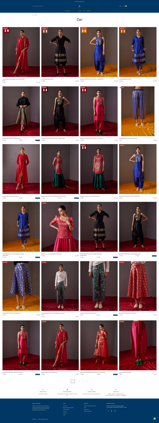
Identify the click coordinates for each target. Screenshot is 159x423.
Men (84, 10)
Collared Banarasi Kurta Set (47, 79)
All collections (67, 10)
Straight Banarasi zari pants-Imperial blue (128, 138)
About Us (65, 411)
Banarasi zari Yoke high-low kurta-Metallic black (129, 253)
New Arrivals (74, 10)
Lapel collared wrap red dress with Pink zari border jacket (13, 80)
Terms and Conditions (88, 411)
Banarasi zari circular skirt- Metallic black (11, 138)
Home (33, 14)
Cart (124, 6)
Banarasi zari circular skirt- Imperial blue (11, 313)
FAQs (85, 407)
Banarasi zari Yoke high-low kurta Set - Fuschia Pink (91, 138)
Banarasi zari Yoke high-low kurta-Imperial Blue (129, 196)
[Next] (86, 381)
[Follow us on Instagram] (115, 411)
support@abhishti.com (110, 395)
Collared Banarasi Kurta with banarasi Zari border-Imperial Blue (13, 254)
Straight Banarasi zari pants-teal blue (88, 313)
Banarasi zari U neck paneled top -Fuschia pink (51, 253)
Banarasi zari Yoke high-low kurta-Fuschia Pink (12, 372)
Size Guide (65, 405)
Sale (93, 10)
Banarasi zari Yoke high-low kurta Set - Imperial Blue (91, 79)
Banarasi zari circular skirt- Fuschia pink (127, 313)
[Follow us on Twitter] (111, 411)
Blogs (64, 414)
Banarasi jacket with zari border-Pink (49, 372)
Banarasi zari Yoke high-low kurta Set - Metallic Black (53, 138)
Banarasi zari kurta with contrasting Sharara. (89, 196)
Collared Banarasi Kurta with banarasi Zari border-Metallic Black (91, 254)
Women (80, 10)
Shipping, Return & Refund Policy (90, 405)
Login (120, 6)
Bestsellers (89, 10)
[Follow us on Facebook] (108, 411)
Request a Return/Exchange (68, 407)
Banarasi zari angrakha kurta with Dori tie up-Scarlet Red (92, 372)
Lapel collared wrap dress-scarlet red (10, 196)
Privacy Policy (86, 409)
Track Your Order (66, 409)
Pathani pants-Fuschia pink (125, 372)
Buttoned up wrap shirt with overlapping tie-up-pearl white (53, 314)
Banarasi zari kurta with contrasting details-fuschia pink (53, 196)
